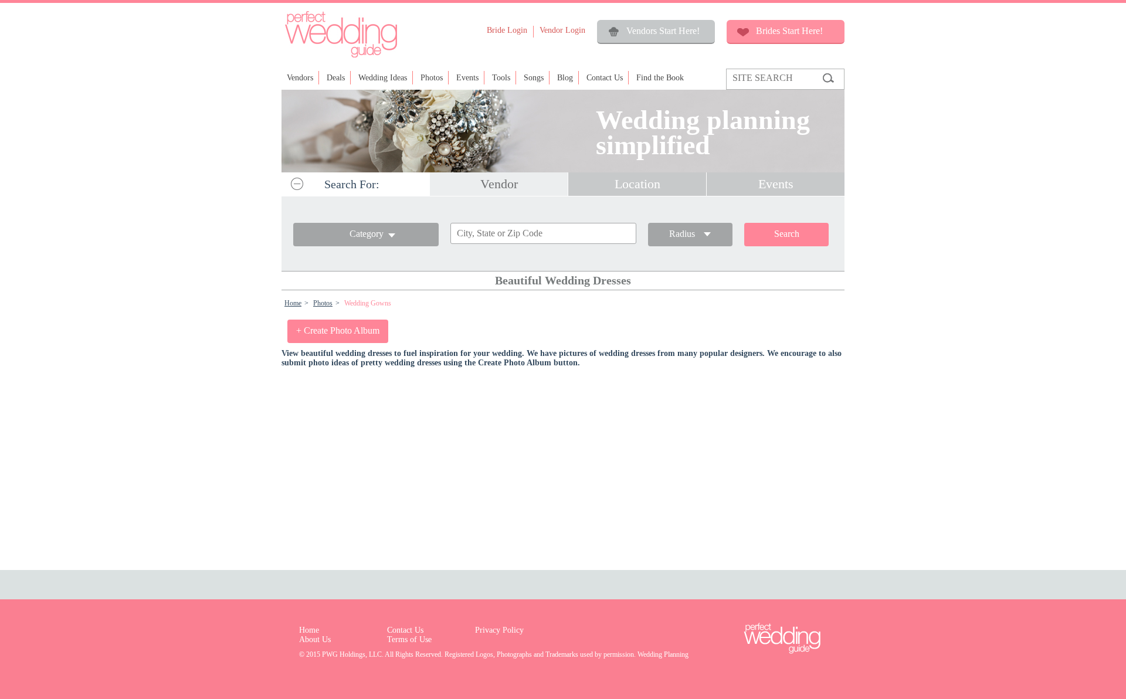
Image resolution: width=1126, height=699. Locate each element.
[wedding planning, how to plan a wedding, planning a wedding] (341, 57)
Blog (565, 77)
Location (637, 184)
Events (467, 77)
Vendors (300, 77)
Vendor (499, 184)
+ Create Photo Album (337, 330)
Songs (534, 77)
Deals (336, 77)
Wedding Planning (663, 654)
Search (786, 234)
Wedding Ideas (382, 77)
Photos (431, 77)
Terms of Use (409, 639)
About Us (315, 639)
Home (292, 303)
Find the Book (660, 77)
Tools (501, 77)
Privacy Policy (499, 630)
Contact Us (604, 77)
